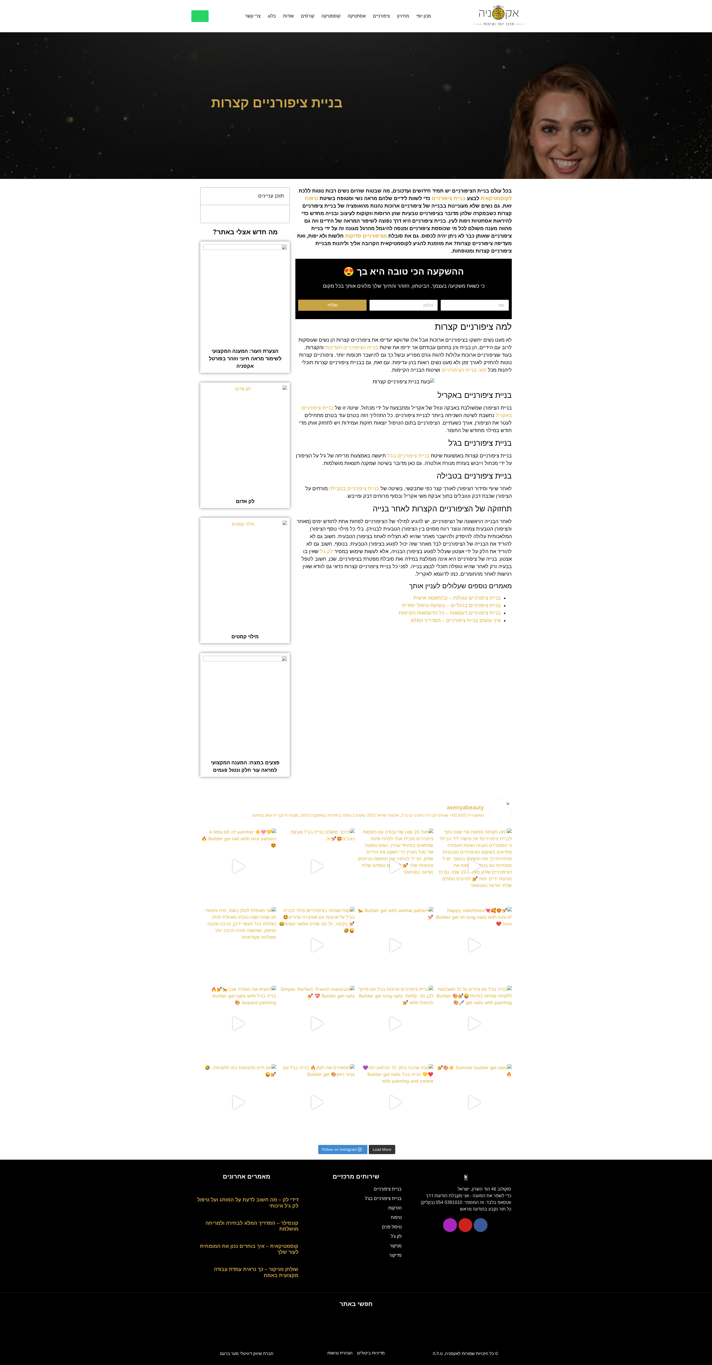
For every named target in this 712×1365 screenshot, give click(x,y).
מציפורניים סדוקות (366, 236)
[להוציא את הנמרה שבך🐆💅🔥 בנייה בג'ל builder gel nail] (238, 1024)
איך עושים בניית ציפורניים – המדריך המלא (456, 620)
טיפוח (311, 198)
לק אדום (245, 501)
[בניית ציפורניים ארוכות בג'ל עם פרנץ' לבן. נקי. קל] (395, 1024)
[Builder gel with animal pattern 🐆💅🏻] (395, 945)
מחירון (403, 16)
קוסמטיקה (331, 16)
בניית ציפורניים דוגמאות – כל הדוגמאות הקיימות (450, 613)
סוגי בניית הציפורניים (464, 370)
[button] (207, 196)
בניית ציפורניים (449, 198)
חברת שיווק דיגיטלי (246, 1353)
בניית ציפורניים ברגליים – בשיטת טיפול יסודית (451, 605)
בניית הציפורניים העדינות (351, 347)
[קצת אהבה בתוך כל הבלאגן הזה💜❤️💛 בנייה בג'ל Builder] (395, 1102)
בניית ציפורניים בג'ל (408, 456)
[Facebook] (481, 1225)
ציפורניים (381, 16)
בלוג (272, 16)
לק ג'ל (326, 551)
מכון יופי (423, 16)
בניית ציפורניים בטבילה (354, 488)
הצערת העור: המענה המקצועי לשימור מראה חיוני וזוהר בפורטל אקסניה (245, 358)
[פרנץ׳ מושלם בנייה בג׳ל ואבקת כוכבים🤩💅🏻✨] (317, 867)
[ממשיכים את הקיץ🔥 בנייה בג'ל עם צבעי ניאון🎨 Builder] (317, 1102)
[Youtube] (465, 1225)
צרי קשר (253, 16)
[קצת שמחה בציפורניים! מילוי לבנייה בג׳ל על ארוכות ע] (317, 945)
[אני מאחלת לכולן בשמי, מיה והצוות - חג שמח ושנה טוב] (238, 945)
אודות (288, 16)
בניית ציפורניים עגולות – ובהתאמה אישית (457, 598)
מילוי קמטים (245, 636)
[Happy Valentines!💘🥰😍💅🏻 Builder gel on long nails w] (474, 945)
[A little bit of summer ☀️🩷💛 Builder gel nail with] (238, 867)
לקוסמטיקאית (496, 198)
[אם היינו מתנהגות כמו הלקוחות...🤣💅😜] (238, 1102)
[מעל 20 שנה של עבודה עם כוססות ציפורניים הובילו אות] (395, 867)
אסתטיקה (357, 16)
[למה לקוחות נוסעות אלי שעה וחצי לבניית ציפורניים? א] (474, 867)
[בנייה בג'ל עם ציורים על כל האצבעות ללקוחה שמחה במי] (474, 1024)
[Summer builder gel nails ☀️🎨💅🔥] (474, 1102)
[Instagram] (450, 1225)
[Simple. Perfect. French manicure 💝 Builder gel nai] (317, 1024)
